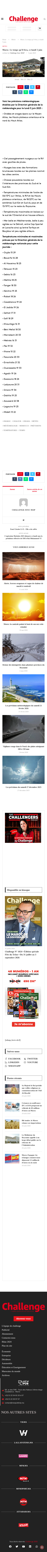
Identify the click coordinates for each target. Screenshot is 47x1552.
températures (10, 430)
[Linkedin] (30, 1546)
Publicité (6, 1330)
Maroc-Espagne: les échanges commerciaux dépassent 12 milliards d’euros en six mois (31, 1159)
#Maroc (7, 421)
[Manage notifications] (42, 1547)
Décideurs (6, 1359)
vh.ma (23, 1422)
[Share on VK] (20, 92)
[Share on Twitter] (32, 87)
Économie (6, 1351)
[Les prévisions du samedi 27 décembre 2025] (23, 770)
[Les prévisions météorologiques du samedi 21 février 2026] (23, 688)
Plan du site (7, 1346)
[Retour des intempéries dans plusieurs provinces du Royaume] (23, 648)
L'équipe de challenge (11, 1326)
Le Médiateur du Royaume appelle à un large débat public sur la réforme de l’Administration (31, 1140)
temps (22, 430)
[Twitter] (16, 1546)
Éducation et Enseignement (14, 1367)
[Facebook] (10, 1546)
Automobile (7, 1363)
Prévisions (36, 426)
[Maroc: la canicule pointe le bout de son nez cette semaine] (23, 607)
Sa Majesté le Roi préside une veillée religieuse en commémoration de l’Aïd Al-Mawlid (32, 1089)
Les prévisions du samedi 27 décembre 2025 (23, 787)
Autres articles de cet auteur (34, 490)
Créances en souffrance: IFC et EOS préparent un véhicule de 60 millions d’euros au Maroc (32, 1107)
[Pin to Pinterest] (38, 87)
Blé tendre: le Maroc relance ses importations (31, 1122)
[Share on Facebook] (26, 87)
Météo (13, 39)
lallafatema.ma (23, 1443)
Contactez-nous (8, 1338)
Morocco (24, 426)
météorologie (10, 426)
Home (4, 39)
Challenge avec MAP (17, 53)
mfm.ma (23, 1466)
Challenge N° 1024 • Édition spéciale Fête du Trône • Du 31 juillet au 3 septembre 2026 (22, 954)
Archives (6, 1375)
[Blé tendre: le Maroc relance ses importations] (12, 1124)
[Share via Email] (31, 92)
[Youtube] (23, 1546)
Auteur (12, 489)
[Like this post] (21, 87)
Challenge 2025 (31, 1541)
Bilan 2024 (6, 1342)
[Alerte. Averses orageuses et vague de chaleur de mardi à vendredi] (23, 566)
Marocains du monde (11, 1371)
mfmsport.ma (23, 1489)
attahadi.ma (24, 1512)
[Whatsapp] (36, 1546)
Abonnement (7, 1334)
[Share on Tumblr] (14, 92)
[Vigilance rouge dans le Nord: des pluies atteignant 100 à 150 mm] (23, 729)
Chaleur (17, 421)
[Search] (44, 19)
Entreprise (6, 1355)
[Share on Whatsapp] (26, 92)
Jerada (26, 421)
